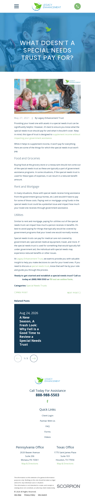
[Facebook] (47, 401)
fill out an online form (61, 279)
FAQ (48, 426)
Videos (47, 437)
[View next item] (33, 358)
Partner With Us (47, 420)
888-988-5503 (47, 394)
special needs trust (40, 266)
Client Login (47, 415)
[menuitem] (17, 494)
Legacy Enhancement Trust (30, 258)
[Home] (46, 6)
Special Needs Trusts (37, 285)
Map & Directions (30, 463)
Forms (47, 431)
